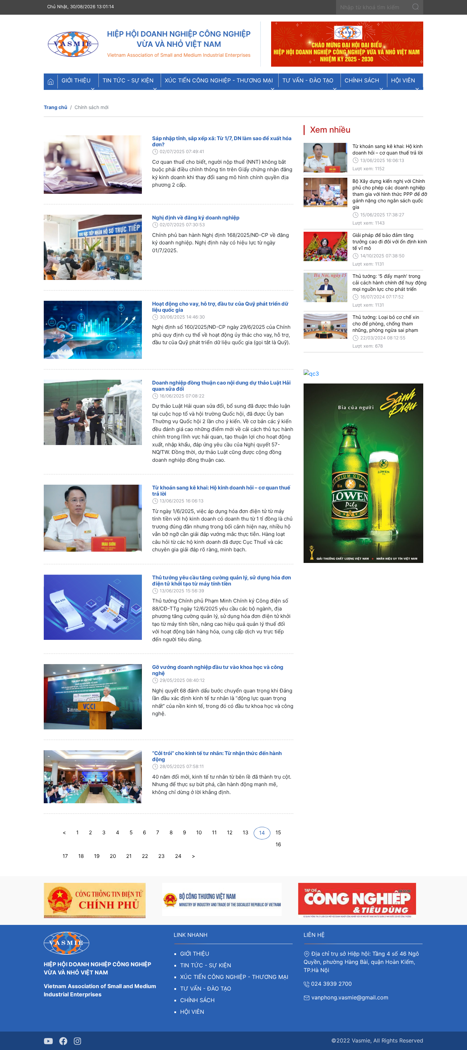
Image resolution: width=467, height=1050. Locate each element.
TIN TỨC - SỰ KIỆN (205, 965)
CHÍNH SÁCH (197, 1000)
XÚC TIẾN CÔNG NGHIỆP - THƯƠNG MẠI (234, 976)
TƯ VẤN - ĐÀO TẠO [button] (307, 80)
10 (199, 832)
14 (262, 833)
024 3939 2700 (331, 983)
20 (113, 856)
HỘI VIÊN (192, 1011)
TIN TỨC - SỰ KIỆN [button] (128, 80)
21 (129, 856)
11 (214, 832)
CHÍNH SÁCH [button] (362, 80)
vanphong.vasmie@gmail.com (350, 997)
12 (229, 832)
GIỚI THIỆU (194, 953)
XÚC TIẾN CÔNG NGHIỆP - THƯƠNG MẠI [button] (219, 80)
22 (145, 856)
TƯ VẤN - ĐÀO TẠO (205, 988)
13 (246, 832)
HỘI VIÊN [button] (403, 80)
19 (96, 856)
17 (65, 856)
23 (161, 856)
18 (81, 856)
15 (278, 832)
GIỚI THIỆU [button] (76, 80)
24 (178, 856)
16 (278, 844)
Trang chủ (55, 107)
